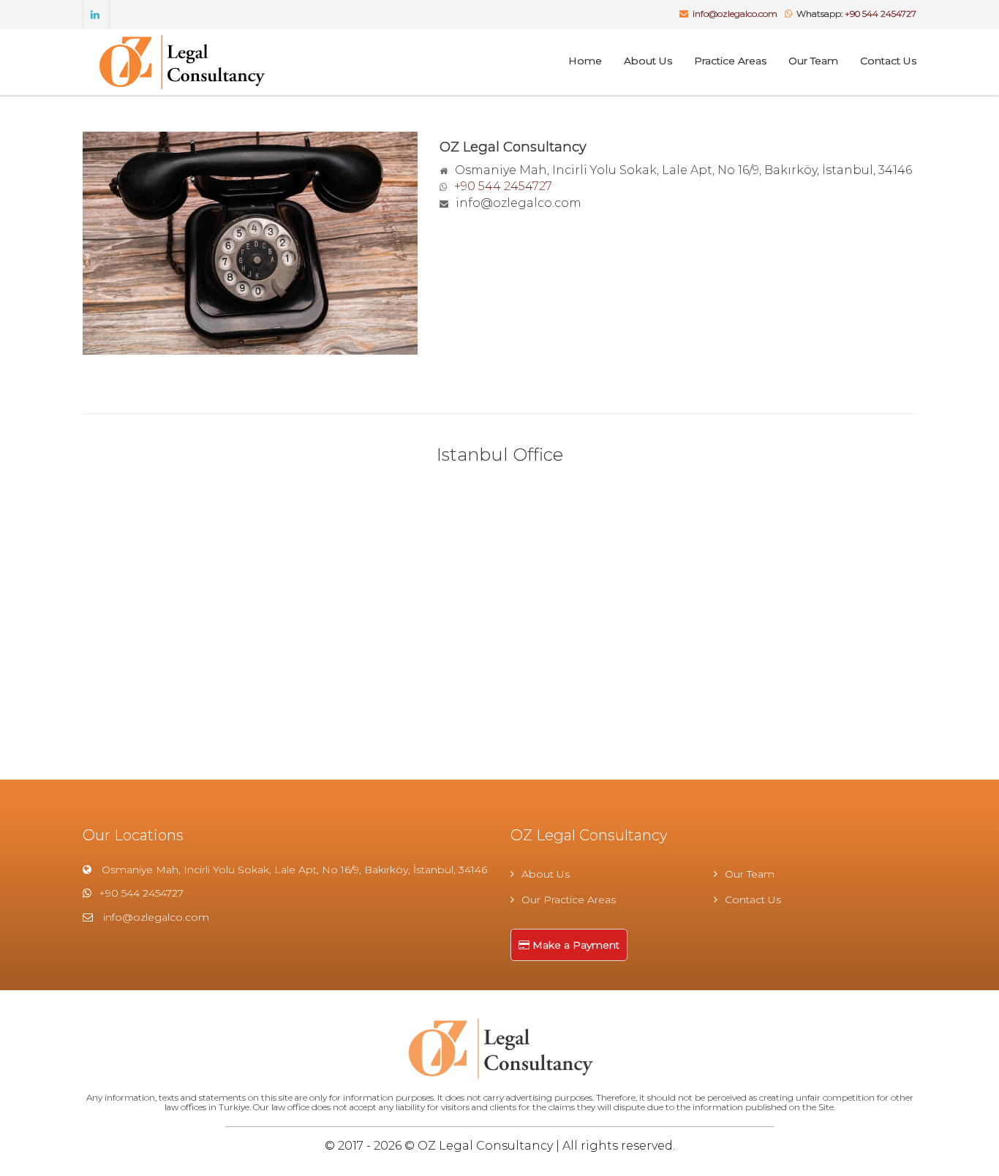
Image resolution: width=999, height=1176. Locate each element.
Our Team (813, 60)
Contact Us (888, 60)
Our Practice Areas (568, 899)
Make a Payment (574, 944)
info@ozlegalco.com (735, 13)
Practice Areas (730, 60)
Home (585, 60)
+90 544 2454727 (880, 13)
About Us (648, 60)
